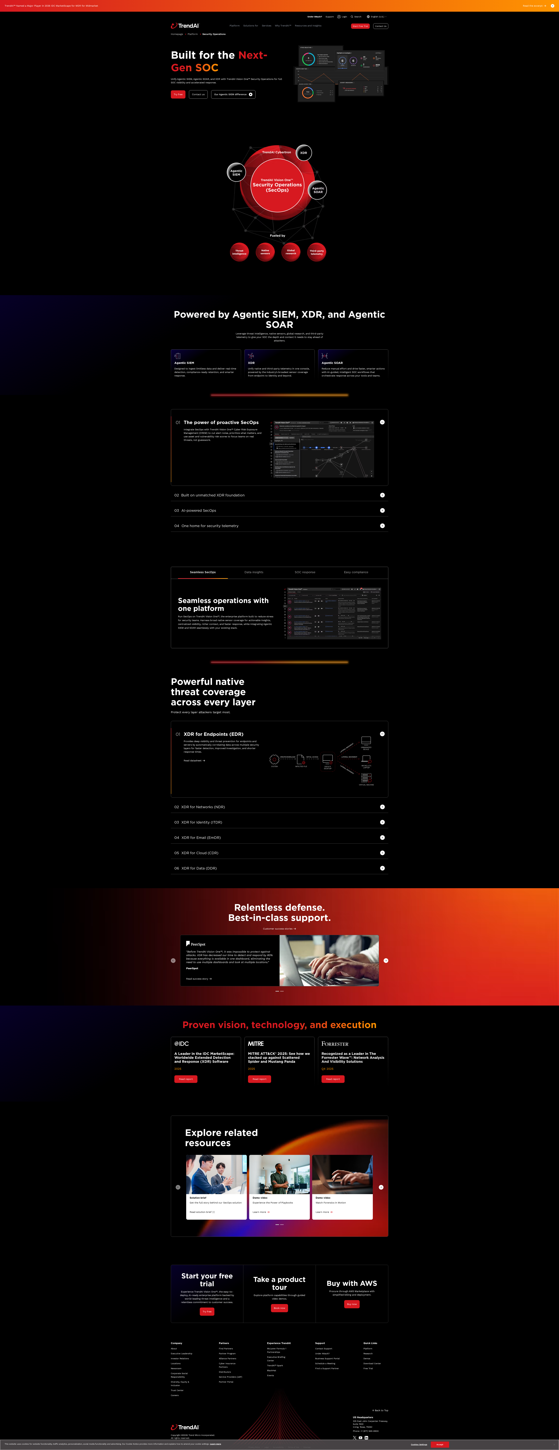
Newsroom (176, 1368)
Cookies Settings (419, 1444)
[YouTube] (360, 1437)
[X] (354, 1437)
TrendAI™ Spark (275, 1365)
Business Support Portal (327, 1358)
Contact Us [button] (380, 26)
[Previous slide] (173, 960)
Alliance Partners (227, 1358)
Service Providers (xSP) (230, 1377)
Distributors (225, 1372)
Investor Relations (180, 1358)
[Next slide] (386, 960)
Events (270, 1375)
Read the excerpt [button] (533, 5)
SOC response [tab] (305, 572)
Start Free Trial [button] (360, 26)
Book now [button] (279, 1308)
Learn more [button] (259, 1212)
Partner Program (227, 1353)
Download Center (372, 1363)
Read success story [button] (197, 978)
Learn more (215, 1444)
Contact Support (323, 1348)
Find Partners (226, 1348)
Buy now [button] (352, 1304)
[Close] (554, 1444)
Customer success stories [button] (277, 928)
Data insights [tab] (253, 572)
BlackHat (271, 1370)
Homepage (177, 34)
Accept (440, 1444)
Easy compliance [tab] (356, 572)
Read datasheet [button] (193, 760)
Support (330, 16)
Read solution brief (200, 1212)
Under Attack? (314, 16)
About (174, 1348)
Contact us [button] (198, 94)
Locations (175, 1363)
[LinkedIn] (366, 1437)
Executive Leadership (181, 1353)
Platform (193, 34)
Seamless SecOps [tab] (203, 572)
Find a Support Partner (327, 1368)
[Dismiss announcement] (552, 6)
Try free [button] (178, 94)
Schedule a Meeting (325, 1363)
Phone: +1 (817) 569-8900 (366, 1431)
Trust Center (177, 1390)
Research (368, 1353)
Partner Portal (226, 1382)
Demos (366, 1358)
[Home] (193, 1427)
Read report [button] (186, 1079)
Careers (175, 1395)
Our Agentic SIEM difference (230, 94)
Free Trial (368, 1368)
